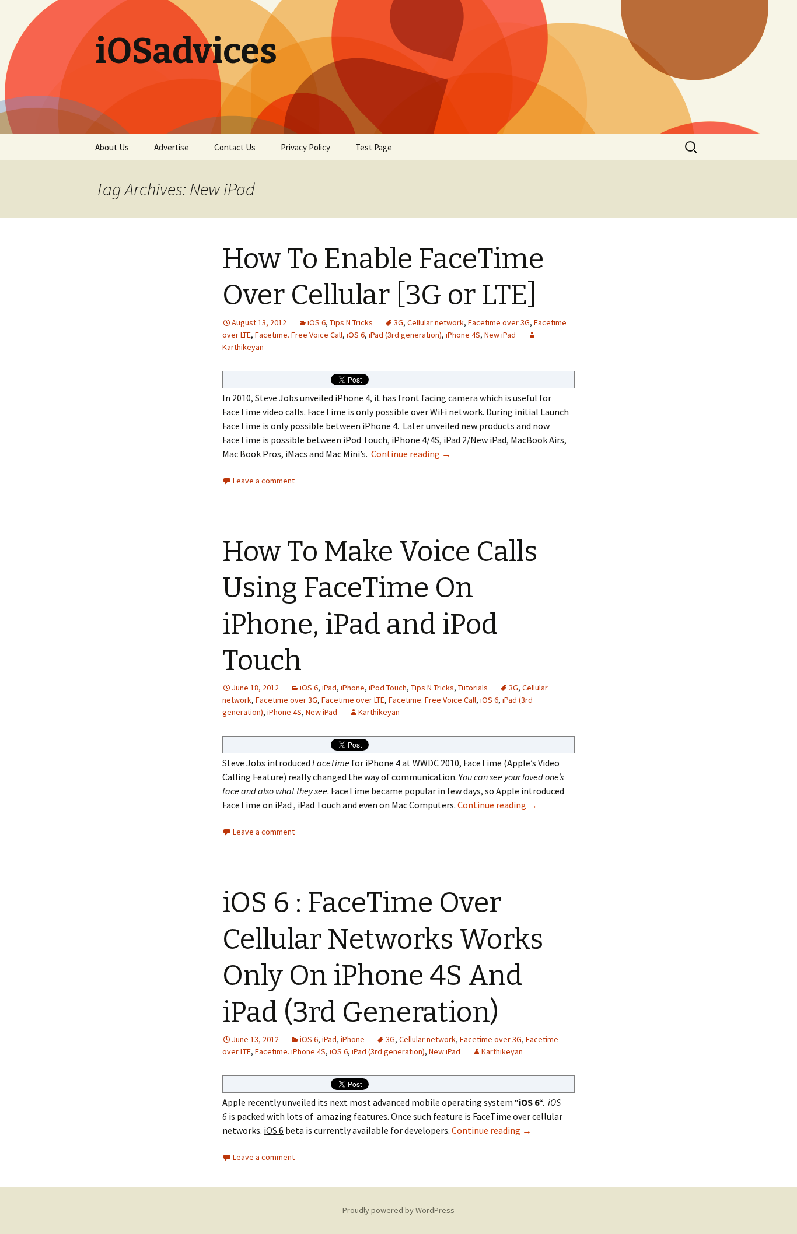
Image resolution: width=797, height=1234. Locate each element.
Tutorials (473, 687)
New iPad (500, 334)
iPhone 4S (463, 334)
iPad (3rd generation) (405, 334)
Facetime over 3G (499, 322)
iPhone (353, 687)
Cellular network (435, 322)
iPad (329, 687)
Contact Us (235, 147)
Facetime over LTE (352, 700)
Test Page (373, 147)
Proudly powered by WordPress (398, 1210)
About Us (112, 147)
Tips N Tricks (351, 322)
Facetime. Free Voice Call (298, 334)
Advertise (171, 147)
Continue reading (411, 454)
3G (398, 322)
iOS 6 (316, 322)
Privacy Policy (305, 147)
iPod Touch (388, 687)
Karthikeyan (379, 712)
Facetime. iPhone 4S (290, 1051)
